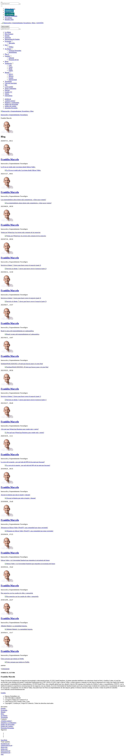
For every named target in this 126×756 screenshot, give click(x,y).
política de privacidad (11, 104)
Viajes (11, 67)
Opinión (7, 56)
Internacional (13, 79)
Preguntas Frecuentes (7, 728)
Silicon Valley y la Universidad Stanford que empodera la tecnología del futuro (25, 560)
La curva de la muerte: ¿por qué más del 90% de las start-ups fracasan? (23, 462)
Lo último (8, 32)
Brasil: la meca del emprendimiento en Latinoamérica (17, 331)
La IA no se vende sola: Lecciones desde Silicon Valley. (18, 167)
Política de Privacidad (7, 724)
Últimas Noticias (10, 9)
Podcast (7, 90)
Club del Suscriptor (11, 83)
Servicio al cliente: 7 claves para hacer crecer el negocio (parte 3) (21, 298)
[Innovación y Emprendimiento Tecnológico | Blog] (17, 111)
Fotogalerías (8, 95)
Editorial (11, 58)
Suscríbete (4, 740)
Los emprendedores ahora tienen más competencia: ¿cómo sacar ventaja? (23, 199)
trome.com (4, 749)
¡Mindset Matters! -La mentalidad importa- (14, 626)
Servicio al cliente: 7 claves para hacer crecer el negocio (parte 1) (21, 396)
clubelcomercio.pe (6, 745)
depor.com (4, 747)
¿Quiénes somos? (6, 721)
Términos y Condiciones (8, 722)
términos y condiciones (12, 102)
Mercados (12, 43)
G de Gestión (9, 14)
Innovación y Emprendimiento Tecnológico (14, 115)
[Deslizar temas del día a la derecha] (1, 23)
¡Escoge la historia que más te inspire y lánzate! (15, 495)
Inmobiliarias (13, 52)
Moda (10, 69)
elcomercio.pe (5, 743)
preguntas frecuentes (11, 108)
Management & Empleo (12, 39)
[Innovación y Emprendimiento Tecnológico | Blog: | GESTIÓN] (22, 23)
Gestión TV (8, 92)
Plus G (7, 54)
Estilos (11, 70)
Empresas (8, 12)
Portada (7, 36)
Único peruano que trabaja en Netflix (12, 659)
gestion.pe (8, 99)
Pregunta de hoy (14, 59)
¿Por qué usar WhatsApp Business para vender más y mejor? (20, 429)
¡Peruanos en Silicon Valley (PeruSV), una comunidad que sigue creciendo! (24, 527)
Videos (7, 94)
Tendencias (8, 63)
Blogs (6, 61)
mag (2, 754)
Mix (6, 85)
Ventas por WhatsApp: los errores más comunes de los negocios (20, 232)
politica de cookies (10, 106)
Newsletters (8, 18)
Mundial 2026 (9, 19)
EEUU (11, 74)
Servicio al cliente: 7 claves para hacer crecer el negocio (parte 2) (21, 265)
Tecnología (8, 81)
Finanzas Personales (11, 16)
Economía (8, 41)
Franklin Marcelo (10, 159)
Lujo (10, 65)
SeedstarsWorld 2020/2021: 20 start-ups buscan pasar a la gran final (22, 364)
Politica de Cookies (7, 726)
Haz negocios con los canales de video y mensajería (17, 593)
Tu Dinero (8, 49)
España (11, 78)
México (11, 76)
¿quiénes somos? (10, 101)
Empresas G (9, 10)
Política (11, 47)
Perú (6, 45)
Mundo (7, 72)
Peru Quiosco (9, 34)
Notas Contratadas (10, 88)
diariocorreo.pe (5, 751)
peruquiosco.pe (5, 752)
